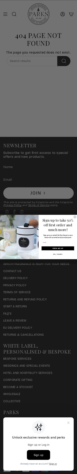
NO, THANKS (57, 254)
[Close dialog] (75, 217)
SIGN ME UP (57, 248)
